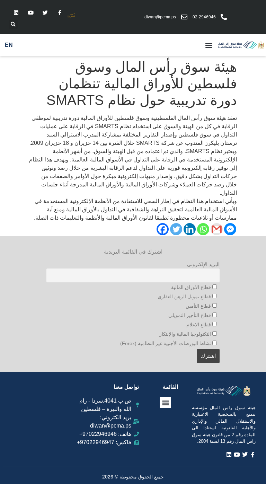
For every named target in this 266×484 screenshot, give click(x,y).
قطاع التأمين (199, 306)
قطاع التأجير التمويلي (190, 315)
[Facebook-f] (59, 12)
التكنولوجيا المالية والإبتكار (185, 334)
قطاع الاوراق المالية (191, 287)
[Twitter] (45, 12)
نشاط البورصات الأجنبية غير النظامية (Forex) (166, 343)
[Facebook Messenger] (230, 229)
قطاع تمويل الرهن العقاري (185, 296)
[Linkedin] (16, 12)
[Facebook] (163, 229)
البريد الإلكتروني (203, 264)
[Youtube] (30, 12)
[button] (13, 24)
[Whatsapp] (203, 229)
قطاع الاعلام (199, 324)
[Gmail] (217, 229)
